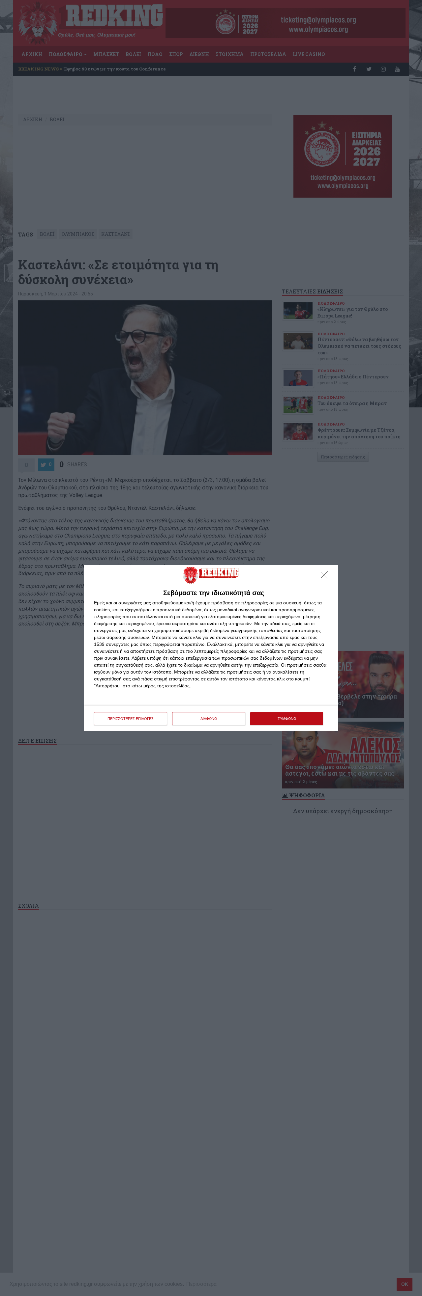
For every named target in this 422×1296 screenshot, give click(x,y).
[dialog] (211, 648)
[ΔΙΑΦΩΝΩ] (326, 576)
